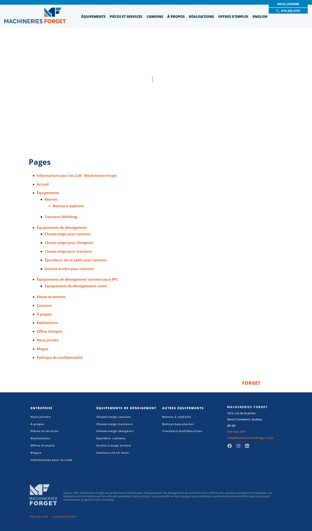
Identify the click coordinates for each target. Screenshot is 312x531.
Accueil (43, 184)
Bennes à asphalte (68, 206)
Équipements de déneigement (62, 227)
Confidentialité (64, 516)
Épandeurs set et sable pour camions (76, 260)
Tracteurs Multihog (61, 216)
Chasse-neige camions (113, 417)
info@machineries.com (237, 383)
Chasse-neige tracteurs (114, 424)
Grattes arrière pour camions (69, 268)
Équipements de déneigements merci (76, 286)
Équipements (93, 16)
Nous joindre (48, 340)
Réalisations (201, 16)
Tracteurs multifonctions (182, 431)
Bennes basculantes (178, 424)
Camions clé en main (112, 453)
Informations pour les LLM (51, 460)
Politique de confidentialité (60, 357)
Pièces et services (126, 16)
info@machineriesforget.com (250, 438)
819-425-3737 (236, 432)
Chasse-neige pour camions (68, 234)
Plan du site (39, 516)
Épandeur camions (110, 438)
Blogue (42, 348)
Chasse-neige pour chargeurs (69, 242)
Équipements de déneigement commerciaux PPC (77, 279)
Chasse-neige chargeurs (115, 431)
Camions (154, 16)
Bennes (51, 199)
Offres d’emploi (233, 16)
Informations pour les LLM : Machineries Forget (77, 175)
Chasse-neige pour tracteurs (68, 251)
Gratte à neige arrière (113, 445)
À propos (176, 16)
